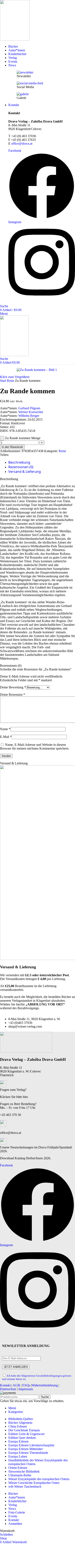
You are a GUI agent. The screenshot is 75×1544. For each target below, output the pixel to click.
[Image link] (26, 1051)
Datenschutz (8, 1389)
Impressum (26, 1389)
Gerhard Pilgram (29, 408)
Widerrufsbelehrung (45, 1385)
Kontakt (5, 1385)
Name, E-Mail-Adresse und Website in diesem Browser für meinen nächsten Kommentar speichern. (34, 746)
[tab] (19, 462)
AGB (16, 1385)
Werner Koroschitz (30, 412)
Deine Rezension (12, 694)
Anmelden (15, 1523)
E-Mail (6, 736)
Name (5, 729)
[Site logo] (15, 39)
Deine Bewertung (13, 687)
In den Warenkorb (12, 447)
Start (3, 380)
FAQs (26, 1385)
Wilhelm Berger (28, 415)
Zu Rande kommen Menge (22, 438)
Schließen (6, 1534)
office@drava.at (21, 143)
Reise (11, 380)
